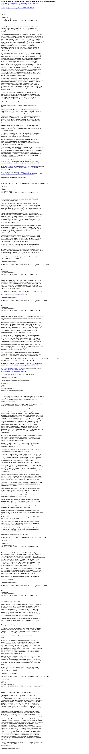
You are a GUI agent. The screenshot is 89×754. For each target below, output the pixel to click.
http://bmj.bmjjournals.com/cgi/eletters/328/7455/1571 (15, 371)
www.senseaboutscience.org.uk (11, 368)
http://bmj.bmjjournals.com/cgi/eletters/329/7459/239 (24, 365)
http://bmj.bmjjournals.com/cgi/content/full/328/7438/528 (23, 3)
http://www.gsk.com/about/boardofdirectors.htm (14, 294)
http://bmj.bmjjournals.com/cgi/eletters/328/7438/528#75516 (17, 8)
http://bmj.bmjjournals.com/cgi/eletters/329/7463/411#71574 (17, 174)
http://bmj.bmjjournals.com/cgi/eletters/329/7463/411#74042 (21, 167)
